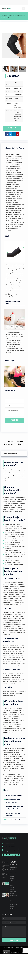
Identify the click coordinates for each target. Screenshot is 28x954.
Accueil (3, 15)
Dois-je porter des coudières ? (14, 795)
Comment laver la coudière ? (14, 820)
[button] (23, 8)
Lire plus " (4, 879)
